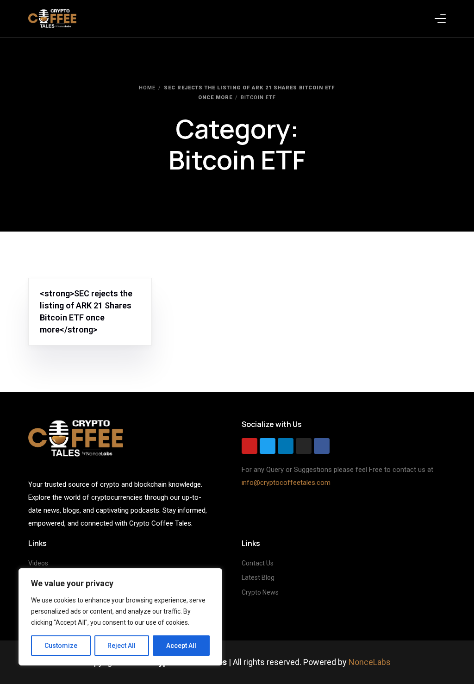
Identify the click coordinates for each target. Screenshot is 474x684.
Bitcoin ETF (59, 283)
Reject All (121, 645)
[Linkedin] (285, 446)
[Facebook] (322, 446)
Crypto (125, 283)
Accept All (181, 645)
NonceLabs (370, 662)
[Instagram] (304, 446)
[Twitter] (267, 446)
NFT (81, 290)
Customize (60, 645)
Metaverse (58, 290)
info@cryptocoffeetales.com (286, 482)
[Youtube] (249, 446)
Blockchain (95, 283)
